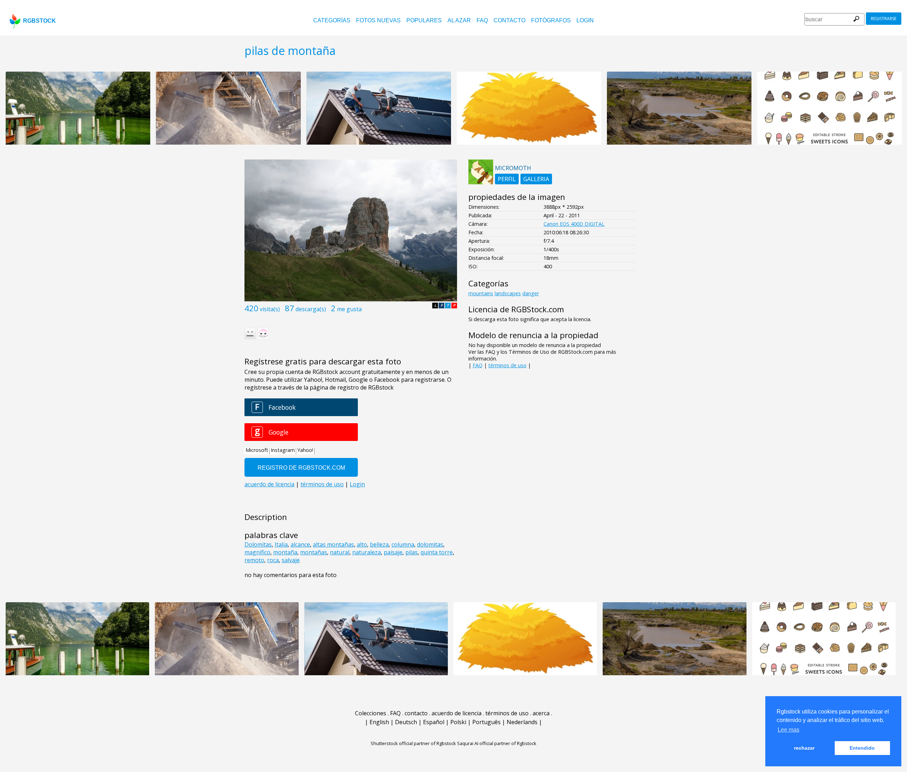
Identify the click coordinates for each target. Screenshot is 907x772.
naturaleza (366, 552)
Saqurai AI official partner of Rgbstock (496, 743)
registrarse (883, 19)
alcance (300, 544)
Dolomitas (258, 544)
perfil (507, 179)
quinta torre (437, 552)
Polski (458, 722)
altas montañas (333, 544)
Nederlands (522, 722)
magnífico (257, 552)
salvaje (291, 560)
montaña (285, 552)
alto (362, 544)
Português (486, 722)
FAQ (482, 20)
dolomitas (430, 544)
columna (402, 544)
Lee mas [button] (788, 730)
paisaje (393, 552)
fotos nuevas (378, 20)
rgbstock (39, 21)
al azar (459, 20)
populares (424, 20)
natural (339, 552)
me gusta (349, 309)
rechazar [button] (804, 748)
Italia (281, 544)
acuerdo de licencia (456, 713)
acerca (541, 713)
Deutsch (406, 722)
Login (585, 20)
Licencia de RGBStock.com (516, 309)
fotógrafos (551, 20)
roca (273, 560)
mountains (480, 293)
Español (433, 722)
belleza (379, 544)
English (379, 722)
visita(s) (270, 309)
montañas (313, 552)
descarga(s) (310, 309)
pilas (411, 552)
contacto (509, 20)
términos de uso (507, 365)
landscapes (508, 293)
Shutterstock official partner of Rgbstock (413, 743)
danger (530, 293)
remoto (254, 560)
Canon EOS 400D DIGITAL (573, 223)
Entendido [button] (862, 748)
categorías (331, 20)
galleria (536, 179)
